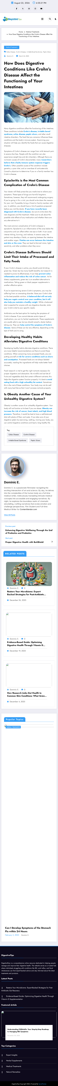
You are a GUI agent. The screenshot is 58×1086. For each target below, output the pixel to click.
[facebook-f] (17, 9)
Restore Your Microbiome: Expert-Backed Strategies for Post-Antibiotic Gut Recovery (25, 593)
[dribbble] (29, 9)
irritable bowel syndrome (34, 52)
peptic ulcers (47, 52)
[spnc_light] (55, 19)
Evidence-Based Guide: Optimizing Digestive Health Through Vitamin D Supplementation (25, 644)
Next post (9, 538)
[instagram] (35, 9)
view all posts (9, 515)
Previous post (10, 526)
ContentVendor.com (28, 509)
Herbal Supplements (14, 1057)
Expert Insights (11, 1051)
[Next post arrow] (52, 541)
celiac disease (10, 52)
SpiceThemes (42, 1081)
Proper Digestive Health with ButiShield (24, 542)
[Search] (50, 19)
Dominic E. (10, 56)
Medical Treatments (11, 47)
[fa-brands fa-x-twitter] (23, 9)
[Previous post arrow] (52, 530)
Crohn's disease (21, 52)
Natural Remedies (13, 1068)
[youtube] (41, 9)
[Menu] (42, 19)
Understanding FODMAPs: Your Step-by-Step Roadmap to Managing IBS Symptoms (28, 1027)
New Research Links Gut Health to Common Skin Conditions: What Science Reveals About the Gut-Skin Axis (27, 695)
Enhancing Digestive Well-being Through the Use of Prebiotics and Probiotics (28, 532)
